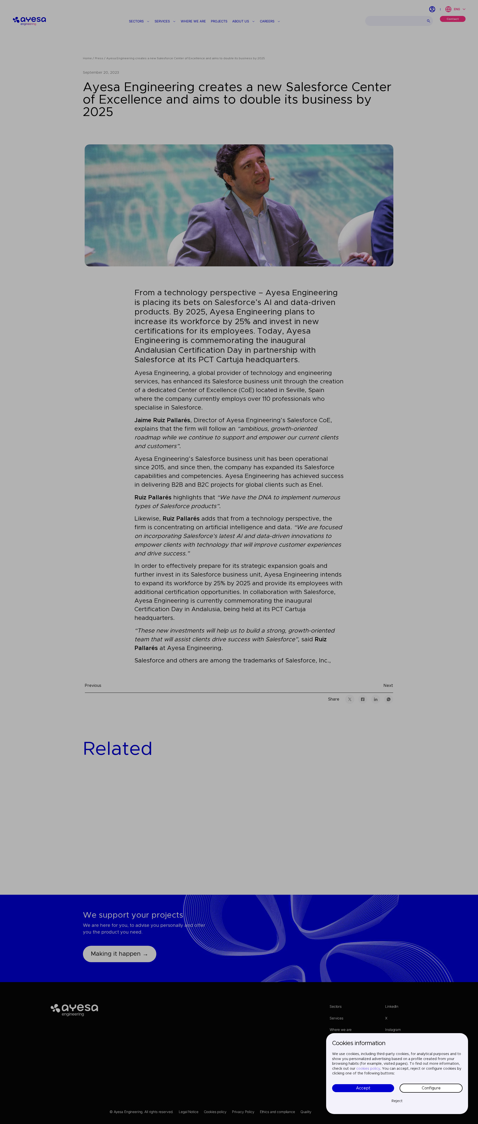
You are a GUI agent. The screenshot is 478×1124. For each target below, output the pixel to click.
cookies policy (368, 1068)
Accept (363, 1088)
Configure (431, 1088)
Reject (397, 1101)
